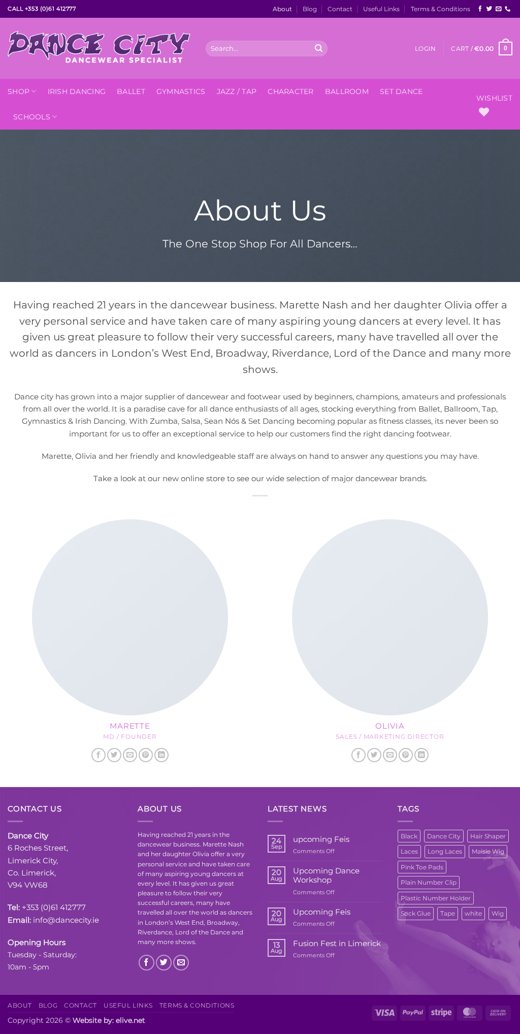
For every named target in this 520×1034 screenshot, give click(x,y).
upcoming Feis (321, 839)
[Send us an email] (498, 9)
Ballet (131, 91)
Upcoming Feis (321, 912)
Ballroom (347, 91)
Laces (409, 851)
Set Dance (401, 91)
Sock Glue (416, 913)
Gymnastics (181, 91)
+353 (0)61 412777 (54, 907)
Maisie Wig (488, 851)
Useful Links (381, 9)
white (473, 913)
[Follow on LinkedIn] (161, 755)
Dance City (444, 836)
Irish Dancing (77, 91)
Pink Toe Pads (422, 867)
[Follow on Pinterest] (146, 755)
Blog (310, 9)
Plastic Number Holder (436, 898)
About (282, 9)
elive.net (130, 1020)
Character (290, 91)
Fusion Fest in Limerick (337, 943)
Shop (18, 91)
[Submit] (319, 48)
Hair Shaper (488, 836)
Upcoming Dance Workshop (326, 875)
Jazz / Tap (237, 91)
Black (409, 836)
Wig (498, 913)
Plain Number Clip (429, 882)
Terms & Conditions (440, 9)
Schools (31, 117)
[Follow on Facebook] (480, 9)
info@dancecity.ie (66, 920)
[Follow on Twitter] (489, 9)
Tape (447, 913)
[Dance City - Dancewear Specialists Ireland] (99, 48)
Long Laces (445, 851)
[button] (425, 49)
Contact (340, 9)
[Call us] (507, 9)
